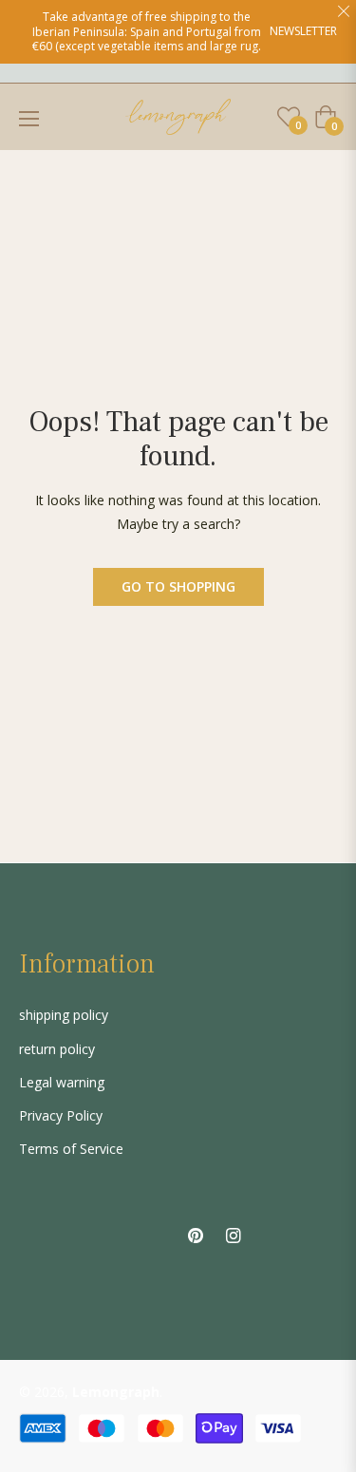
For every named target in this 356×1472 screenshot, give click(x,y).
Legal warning (61, 1082)
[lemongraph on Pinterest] (195, 1233)
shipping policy (63, 1015)
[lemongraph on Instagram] (233, 1233)
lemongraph (115, 1392)
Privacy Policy (61, 1115)
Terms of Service (71, 1149)
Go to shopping (178, 586)
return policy (57, 1049)
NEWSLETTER (303, 31)
